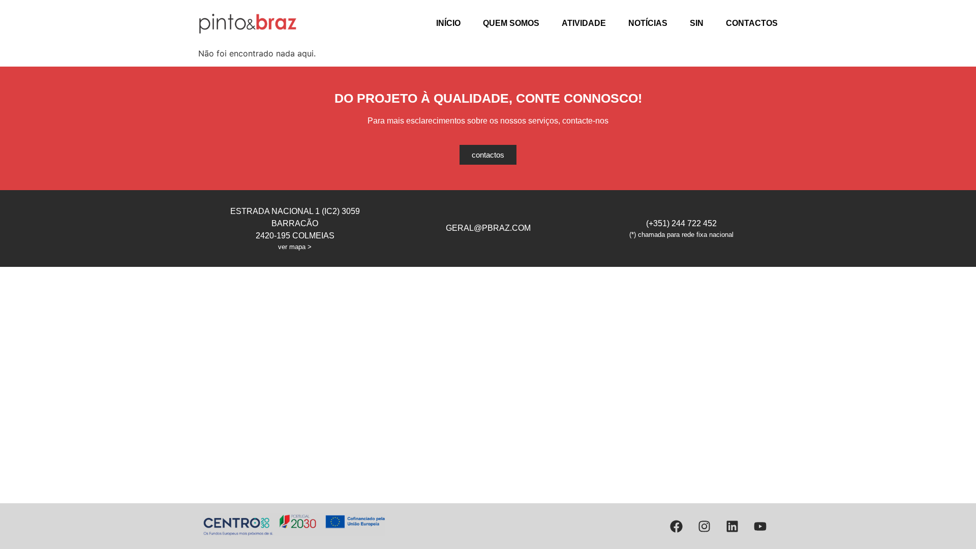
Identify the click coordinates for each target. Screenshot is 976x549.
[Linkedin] (732, 526)
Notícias (647, 23)
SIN (697, 23)
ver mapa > (295, 247)
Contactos (752, 23)
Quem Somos (511, 23)
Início (448, 23)
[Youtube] (760, 526)
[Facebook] (676, 526)
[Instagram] (704, 526)
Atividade (584, 23)
